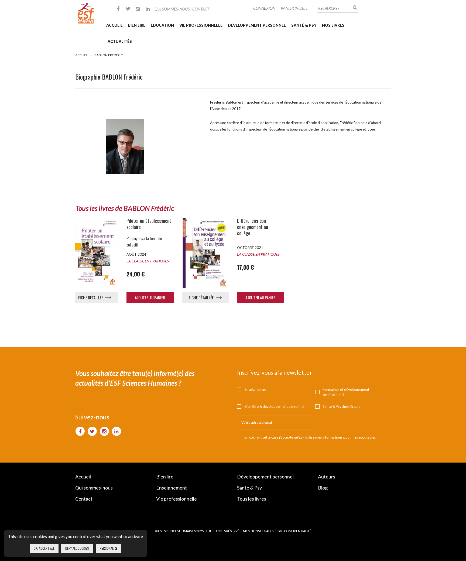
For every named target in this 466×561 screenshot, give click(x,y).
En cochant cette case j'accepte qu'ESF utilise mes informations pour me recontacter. (310, 437)
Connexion (264, 8)
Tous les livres (251, 499)
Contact (200, 8)
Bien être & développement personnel (274, 406)
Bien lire (136, 25)
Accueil (114, 25)
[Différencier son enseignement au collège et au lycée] (205, 253)
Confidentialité (297, 531)
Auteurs (326, 477)
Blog (323, 488)
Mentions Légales (258, 531)
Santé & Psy (304, 25)
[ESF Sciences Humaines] (86, 13)
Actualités (120, 41)
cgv (278, 531)
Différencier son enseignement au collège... (252, 227)
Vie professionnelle (200, 25)
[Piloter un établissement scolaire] (94, 253)
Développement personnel (257, 25)
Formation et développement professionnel (346, 392)
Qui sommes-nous (172, 8)
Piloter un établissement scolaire (148, 224)
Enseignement (255, 389)
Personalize (108, 548)
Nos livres (333, 25)
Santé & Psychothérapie (341, 406)
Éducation (162, 25)
